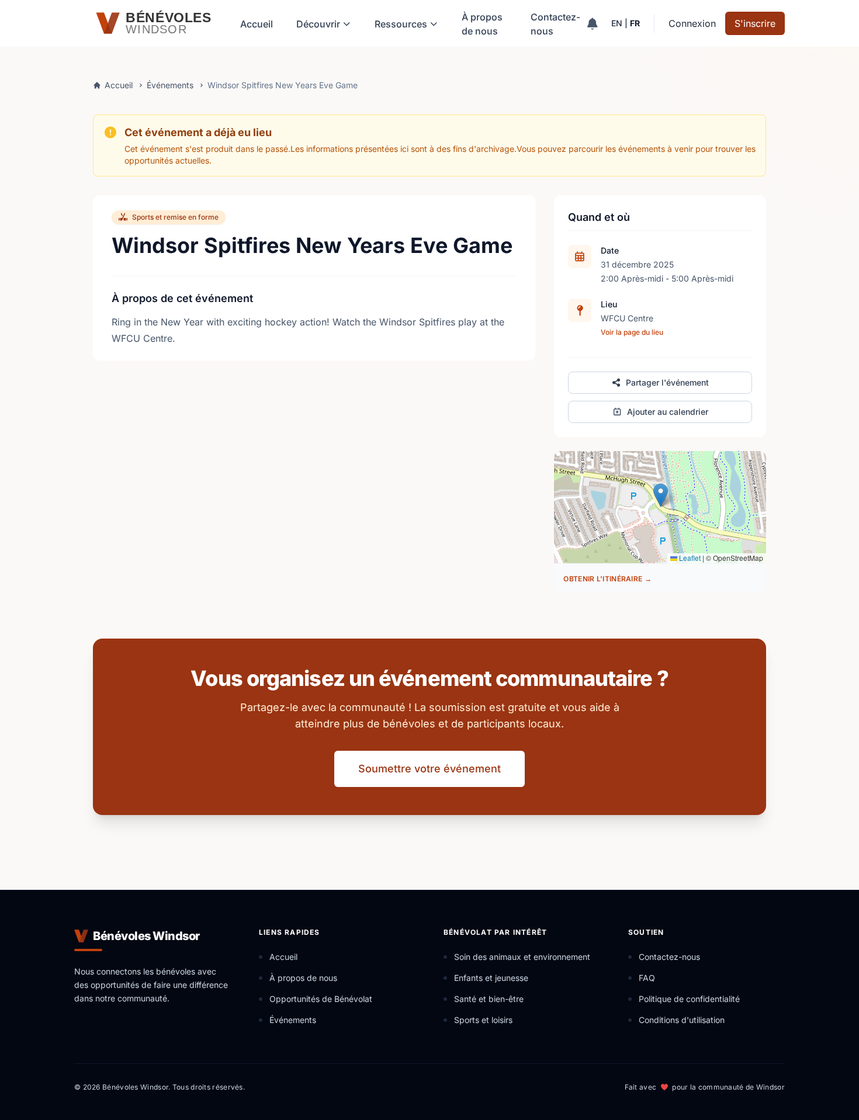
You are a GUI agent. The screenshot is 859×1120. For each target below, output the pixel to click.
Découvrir (318, 24)
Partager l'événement (667, 382)
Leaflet (689, 558)
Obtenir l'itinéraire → (607, 578)
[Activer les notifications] (592, 23)
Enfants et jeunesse (491, 978)
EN (616, 23)
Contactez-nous (555, 24)
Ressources (401, 24)
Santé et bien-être (489, 999)
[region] (660, 507)
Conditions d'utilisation (682, 1020)
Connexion (692, 23)
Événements (170, 85)
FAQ (647, 978)
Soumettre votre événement (429, 768)
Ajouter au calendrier (667, 412)
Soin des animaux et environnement (522, 957)
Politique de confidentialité (689, 999)
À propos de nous (482, 24)
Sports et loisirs (483, 1020)
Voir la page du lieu (632, 332)
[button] (660, 495)
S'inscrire (755, 23)
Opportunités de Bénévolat (320, 999)
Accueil (256, 24)
